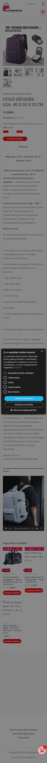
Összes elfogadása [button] (24, 398)
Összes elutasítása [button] (24, 405)
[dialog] (23, 381)
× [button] (42, 351)
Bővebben (18, 367)
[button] (23, 410)
